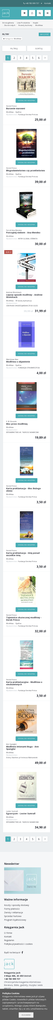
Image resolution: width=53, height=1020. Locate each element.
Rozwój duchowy (25, 25)
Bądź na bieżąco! (12, 952)
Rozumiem (26, 1015)
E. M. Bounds (11, 421)
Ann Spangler (11, 744)
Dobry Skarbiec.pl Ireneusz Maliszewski (22, 757)
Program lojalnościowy (15, 919)
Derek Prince (11, 106)
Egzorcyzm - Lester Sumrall (20, 813)
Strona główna (8, 23)
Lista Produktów (23, 23)
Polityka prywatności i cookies (18, 944)
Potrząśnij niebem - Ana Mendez (23, 232)
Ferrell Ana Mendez (14, 230)
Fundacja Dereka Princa (27, 497)
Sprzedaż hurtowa (12, 916)
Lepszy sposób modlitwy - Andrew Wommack (24, 296)
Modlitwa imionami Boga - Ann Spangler (22, 747)
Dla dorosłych (9, 25)
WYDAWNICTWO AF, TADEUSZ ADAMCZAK (22, 432)
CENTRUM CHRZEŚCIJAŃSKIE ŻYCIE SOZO (22, 306)
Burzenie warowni (15, 108)
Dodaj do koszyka (26, 100)
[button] (32, 13)
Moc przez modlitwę (17, 424)
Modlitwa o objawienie (18, 362)
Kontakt (47, 3)
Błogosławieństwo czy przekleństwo (25, 170)
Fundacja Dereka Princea (28, 114)
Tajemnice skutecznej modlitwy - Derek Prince (24, 618)
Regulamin (9, 940)
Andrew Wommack (13, 292)
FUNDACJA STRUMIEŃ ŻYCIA (29, 368)
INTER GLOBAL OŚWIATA (27, 238)
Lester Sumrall (12, 811)
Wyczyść (44, 34)
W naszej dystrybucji (24, 301)
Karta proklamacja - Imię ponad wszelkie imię (23, 554)
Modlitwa (39, 25)
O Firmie (8, 932)
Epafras (18, 112)
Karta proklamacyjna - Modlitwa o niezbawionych (24, 683)
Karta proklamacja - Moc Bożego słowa (23, 489)
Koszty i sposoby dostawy (16, 905)
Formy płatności (12, 908)
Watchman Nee (12, 359)
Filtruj (14, 48)
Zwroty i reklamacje (13, 912)
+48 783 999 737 (32, 3)
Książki (35, 23)
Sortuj (39, 48)
